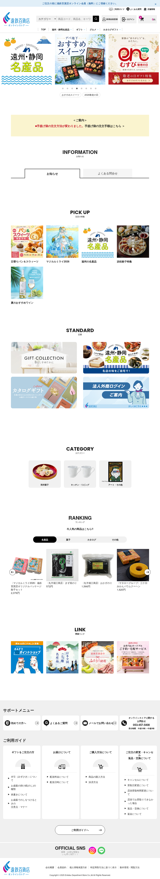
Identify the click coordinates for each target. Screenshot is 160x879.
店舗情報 (151, 9)
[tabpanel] (26, 59)
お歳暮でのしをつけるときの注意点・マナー (24, 803)
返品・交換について (138, 808)
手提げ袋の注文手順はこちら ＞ (105, 126)
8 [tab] (96, 89)
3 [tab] (72, 89)
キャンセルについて (138, 779)
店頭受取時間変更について (140, 792)
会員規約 (62, 867)
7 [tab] (91, 89)
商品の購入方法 (97, 776)
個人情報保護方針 (78, 867)
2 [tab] (68, 89)
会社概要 (49, 867)
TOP (43, 29)
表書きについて (19, 794)
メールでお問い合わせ (101, 723)
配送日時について (59, 782)
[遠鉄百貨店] (16, 24)
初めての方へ (18, 723)
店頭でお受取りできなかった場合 (140, 801)
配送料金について (59, 776)
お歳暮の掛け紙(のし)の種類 (23, 787)
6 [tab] (86, 89)
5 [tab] (82, 89)
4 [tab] (77, 89)
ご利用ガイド (119, 9)
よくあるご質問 (59, 723)
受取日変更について (138, 785)
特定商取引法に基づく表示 (103, 867)
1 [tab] (63, 89)
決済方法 (93, 782)
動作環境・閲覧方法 (130, 867)
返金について (135, 813)
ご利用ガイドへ (80, 830)
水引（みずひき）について (24, 778)
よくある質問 (135, 9)
